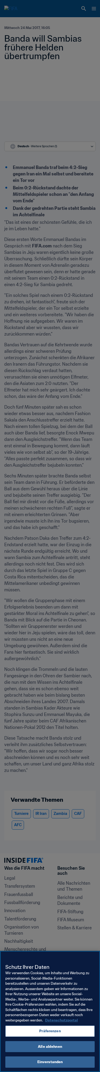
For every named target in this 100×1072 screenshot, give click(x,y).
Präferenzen (50, 1031)
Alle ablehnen (50, 1046)
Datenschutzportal (61, 1020)
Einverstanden (50, 1062)
